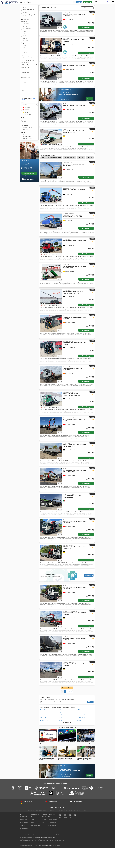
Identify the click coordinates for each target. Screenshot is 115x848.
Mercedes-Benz (27, 28)
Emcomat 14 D (77, 810)
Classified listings (27, 127)
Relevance (87, 7)
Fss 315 (60, 717)
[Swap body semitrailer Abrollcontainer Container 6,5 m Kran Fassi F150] (51, 323)
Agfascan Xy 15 (44, 720)
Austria (26, 109)
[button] (113, 2)
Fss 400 (60, 720)
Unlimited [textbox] (25, 104)
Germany (27, 107)
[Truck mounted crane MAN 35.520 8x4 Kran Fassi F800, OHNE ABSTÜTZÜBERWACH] (51, 476)
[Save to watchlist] (93, 15)
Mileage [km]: (24, 88)
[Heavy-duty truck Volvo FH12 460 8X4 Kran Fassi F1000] (51, 71)
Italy (26, 110)
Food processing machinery (29, 14)
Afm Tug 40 (43, 717)
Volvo (24, 33)
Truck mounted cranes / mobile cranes (51, 157)
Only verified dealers (28, 138)
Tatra (24, 47)
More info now (89, 575)
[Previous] (41, 20)
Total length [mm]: (25, 67)
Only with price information (28, 60)
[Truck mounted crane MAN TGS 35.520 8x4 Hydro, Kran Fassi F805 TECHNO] (51, 593)
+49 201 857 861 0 (52, 802)
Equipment (61, 709)
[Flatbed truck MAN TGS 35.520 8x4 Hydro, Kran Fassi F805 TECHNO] (51, 527)
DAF (24, 35)
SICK (24, 45)
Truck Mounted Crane (69, 157)
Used (24, 121)
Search (80, 2)
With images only (27, 134)
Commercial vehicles (28, 9)
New (24, 120)
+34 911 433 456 (27, 804)
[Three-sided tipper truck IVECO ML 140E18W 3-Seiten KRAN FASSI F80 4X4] (51, 374)
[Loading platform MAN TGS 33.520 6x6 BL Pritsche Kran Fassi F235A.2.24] (51, 20)
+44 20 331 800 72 (27, 802)
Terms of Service (49, 845)
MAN (25, 30)
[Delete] (74, 2)
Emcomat (85, 810)
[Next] (61, 20)
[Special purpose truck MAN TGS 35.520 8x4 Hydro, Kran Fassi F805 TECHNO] (51, 553)
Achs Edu (42, 709)
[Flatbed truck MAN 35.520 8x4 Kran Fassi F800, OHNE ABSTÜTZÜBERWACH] (51, 451)
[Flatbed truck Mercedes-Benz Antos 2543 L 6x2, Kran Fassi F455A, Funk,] (51, 247)
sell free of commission (29, 173)
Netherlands (27, 114)
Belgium (26, 112)
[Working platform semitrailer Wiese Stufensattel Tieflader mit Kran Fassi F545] (51, 619)
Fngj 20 (60, 712)
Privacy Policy (41, 845)
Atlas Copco (26, 40)
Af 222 (41, 712)
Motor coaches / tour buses (42, 810)
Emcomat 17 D (53, 810)
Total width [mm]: (25, 72)
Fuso (24, 42)
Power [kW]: (23, 82)
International (80, 712)
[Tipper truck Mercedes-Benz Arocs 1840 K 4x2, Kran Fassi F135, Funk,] (51, 272)
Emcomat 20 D (69, 810)
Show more (67, 722)
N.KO (24, 31)
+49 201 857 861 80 (77, 802)
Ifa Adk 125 (79, 709)
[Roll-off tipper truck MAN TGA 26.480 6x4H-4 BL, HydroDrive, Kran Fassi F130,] (51, 400)
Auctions (25, 129)
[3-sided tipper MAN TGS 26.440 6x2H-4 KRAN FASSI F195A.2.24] (51, 46)
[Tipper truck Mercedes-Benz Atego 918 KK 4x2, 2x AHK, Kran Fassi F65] (51, 137)
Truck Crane (81, 157)
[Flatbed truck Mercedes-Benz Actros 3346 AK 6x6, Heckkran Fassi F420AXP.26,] (51, 298)
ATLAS (25, 38)
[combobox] (29, 104)
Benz (25, 26)
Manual (79, 720)
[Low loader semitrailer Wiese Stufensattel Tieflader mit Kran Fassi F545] (51, 644)
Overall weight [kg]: (25, 77)
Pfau (24, 43)
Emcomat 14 (31, 810)
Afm (41, 714)
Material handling (27, 15)
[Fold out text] (67, 35)
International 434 (81, 717)
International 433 (81, 714)
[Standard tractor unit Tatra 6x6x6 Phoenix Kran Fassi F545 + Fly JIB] (51, 425)
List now (89, 98)
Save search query (67, 688)
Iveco (24, 37)
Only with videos (27, 136)
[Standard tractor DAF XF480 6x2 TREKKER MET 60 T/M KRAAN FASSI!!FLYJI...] (51, 170)
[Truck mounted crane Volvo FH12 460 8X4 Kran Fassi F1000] (51, 111)
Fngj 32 (60, 714)
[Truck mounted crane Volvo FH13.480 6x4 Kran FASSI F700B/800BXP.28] (51, 502)
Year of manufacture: (25, 62)
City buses (61, 810)
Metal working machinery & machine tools (29, 11)
